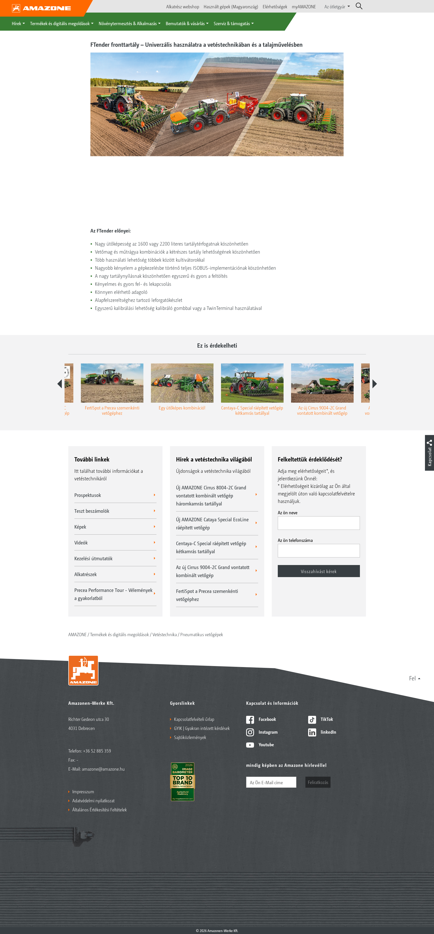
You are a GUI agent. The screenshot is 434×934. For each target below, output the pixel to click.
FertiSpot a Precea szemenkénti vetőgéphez (207, 594)
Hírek (16, 23)
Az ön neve (287, 512)
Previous (59, 383)
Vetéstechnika (164, 634)
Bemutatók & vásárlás (185, 23)
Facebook (267, 719)
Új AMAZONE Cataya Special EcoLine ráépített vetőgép (212, 523)
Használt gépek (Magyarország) (231, 6)
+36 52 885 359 (97, 750)
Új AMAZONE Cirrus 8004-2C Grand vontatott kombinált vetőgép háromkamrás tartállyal (211, 495)
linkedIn (328, 731)
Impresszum (83, 791)
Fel (412, 678)
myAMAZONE (304, 6)
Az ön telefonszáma (295, 540)
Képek (80, 526)
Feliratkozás (318, 782)
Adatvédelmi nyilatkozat (93, 800)
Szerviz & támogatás (232, 23)
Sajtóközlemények (190, 737)
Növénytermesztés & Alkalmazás (128, 23)
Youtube (266, 744)
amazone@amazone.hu (103, 768)
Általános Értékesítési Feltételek (99, 809)
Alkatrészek (85, 574)
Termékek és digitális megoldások (60, 23)
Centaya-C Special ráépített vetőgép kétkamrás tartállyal (211, 547)
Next (374, 383)
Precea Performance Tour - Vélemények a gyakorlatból (113, 593)
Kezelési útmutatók (93, 558)
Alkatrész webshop (182, 6)
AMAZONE (77, 634)
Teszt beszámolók (91, 510)
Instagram (268, 731)
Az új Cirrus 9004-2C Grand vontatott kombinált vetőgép (212, 571)
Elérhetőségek (275, 6)
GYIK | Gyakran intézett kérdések (202, 728)
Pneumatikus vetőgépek (201, 634)
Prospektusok (87, 494)
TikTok (326, 719)
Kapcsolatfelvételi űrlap (194, 719)
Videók (81, 542)
